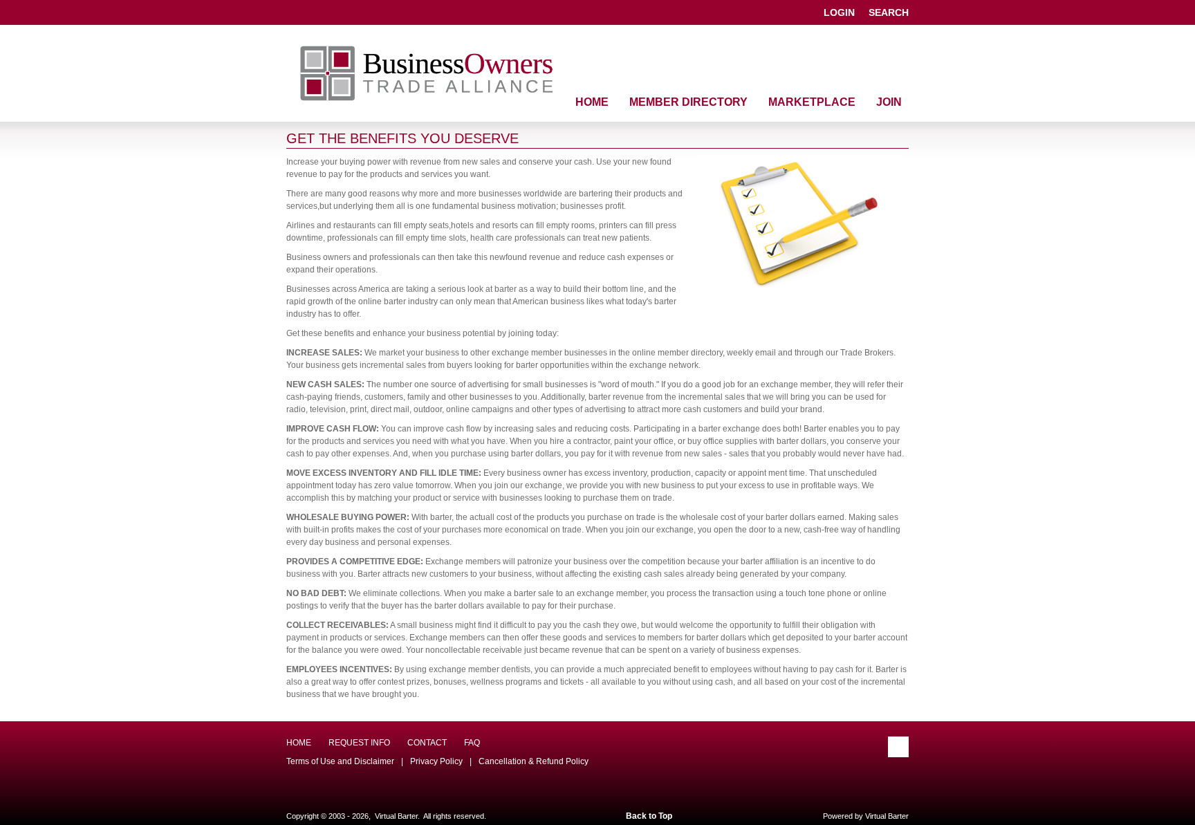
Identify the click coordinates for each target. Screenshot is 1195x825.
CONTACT (427, 743)
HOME (298, 743)
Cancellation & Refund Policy (534, 761)
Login (839, 12)
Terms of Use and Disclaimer (340, 761)
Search (889, 12)
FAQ (472, 743)
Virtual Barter (887, 816)
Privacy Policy (436, 761)
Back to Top (649, 816)
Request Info (359, 743)
